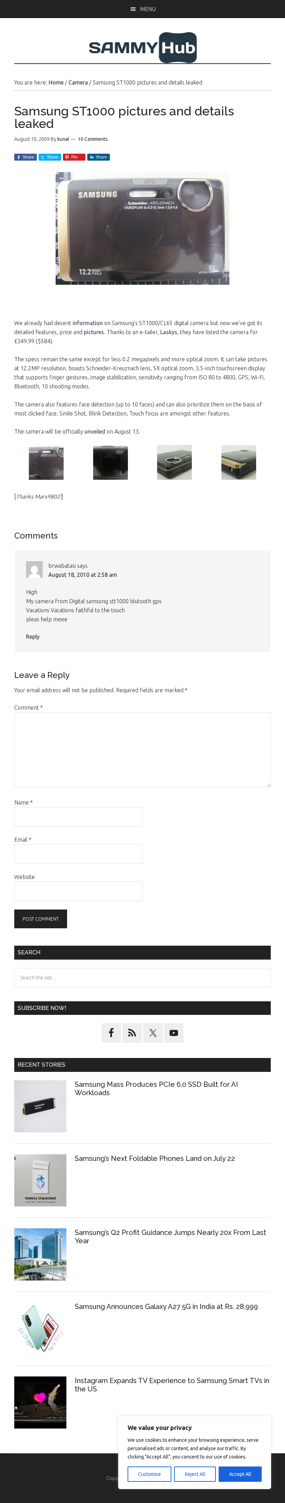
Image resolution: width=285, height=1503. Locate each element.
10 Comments (93, 139)
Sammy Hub (142, 47)
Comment (28, 707)
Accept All (240, 1474)
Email (22, 840)
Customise (149, 1474)
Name (23, 802)
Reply (33, 636)
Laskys (168, 332)
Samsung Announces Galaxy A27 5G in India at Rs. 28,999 (167, 1306)
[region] (194, 1452)
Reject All (195, 1474)
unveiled (94, 431)
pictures (94, 332)
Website (24, 877)
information (88, 323)
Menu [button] (148, 9)
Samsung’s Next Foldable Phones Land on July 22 (155, 1158)
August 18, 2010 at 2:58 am (82, 575)
